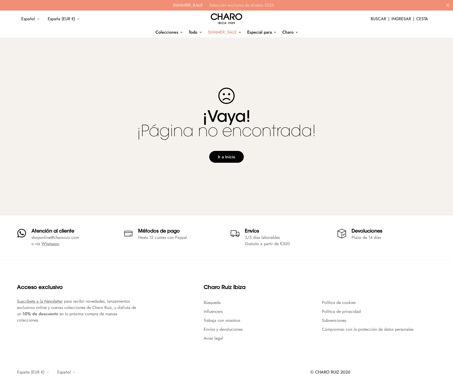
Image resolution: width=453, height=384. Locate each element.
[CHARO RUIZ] (226, 19)
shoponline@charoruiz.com (55, 237)
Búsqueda (212, 302)
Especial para (259, 32)
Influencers (213, 311)
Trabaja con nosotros (222, 320)
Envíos (252, 231)
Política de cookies (338, 302)
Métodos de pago (159, 231)
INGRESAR (401, 19)
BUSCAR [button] (378, 19)
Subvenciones (334, 320)
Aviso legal (213, 338)
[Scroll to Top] (443, 355)
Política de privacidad (341, 311)
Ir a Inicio (226, 157)
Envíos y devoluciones (223, 329)
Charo (288, 32)
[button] (422, 19)
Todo (193, 32)
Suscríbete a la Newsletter (40, 301)
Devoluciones (367, 231)
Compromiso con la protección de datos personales (367, 329)
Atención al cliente (52, 231)
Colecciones (166, 32)
